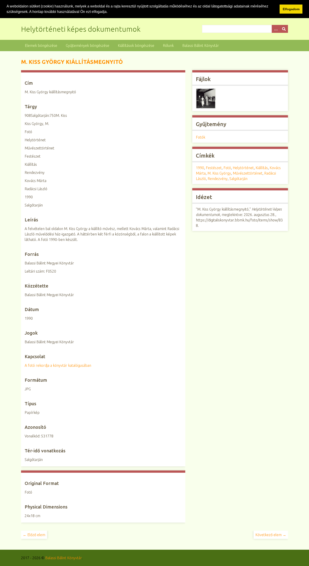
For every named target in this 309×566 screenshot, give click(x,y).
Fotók (200, 137)
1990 (200, 168)
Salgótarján (238, 179)
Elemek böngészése (41, 45)
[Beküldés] (284, 29)
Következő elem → (270, 535)
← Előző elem (34, 535)
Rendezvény (218, 179)
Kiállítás (262, 168)
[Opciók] (276, 29)
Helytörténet (243, 168)
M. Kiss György (219, 173)
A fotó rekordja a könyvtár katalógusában (58, 365)
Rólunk (168, 45)
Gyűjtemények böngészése (87, 45)
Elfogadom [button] (291, 9)
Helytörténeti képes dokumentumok (80, 29)
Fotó (227, 168)
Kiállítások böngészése (136, 45)
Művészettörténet (247, 173)
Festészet (214, 168)
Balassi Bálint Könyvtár (200, 45)
